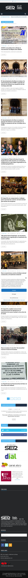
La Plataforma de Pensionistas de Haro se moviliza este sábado (14, 384)
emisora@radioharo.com (7, 558)
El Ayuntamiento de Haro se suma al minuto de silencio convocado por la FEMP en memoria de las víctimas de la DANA (13, 122)
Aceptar (14, 290)
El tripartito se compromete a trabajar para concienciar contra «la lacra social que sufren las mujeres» (13, 199)
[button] (26, 278)
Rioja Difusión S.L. (13, 573)
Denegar (14, 294)
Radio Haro (4, 45)
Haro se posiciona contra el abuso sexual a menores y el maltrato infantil (13, 273)
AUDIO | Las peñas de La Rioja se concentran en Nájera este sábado (11, 48)
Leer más (3, 54)
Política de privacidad (15, 300)
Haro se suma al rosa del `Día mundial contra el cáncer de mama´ (12, 348)
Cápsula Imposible (18, 576)
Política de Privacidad (12, 574)
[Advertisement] (14, 502)
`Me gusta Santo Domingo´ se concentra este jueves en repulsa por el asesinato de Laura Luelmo (14, 237)
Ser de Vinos (17, 479)
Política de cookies (7, 300)
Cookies (24, 574)
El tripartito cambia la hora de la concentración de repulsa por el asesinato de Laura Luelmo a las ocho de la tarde (13, 311)
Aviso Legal (22, 300)
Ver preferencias (14, 297)
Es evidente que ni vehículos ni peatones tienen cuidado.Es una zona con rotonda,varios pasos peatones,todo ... (14, 412)
